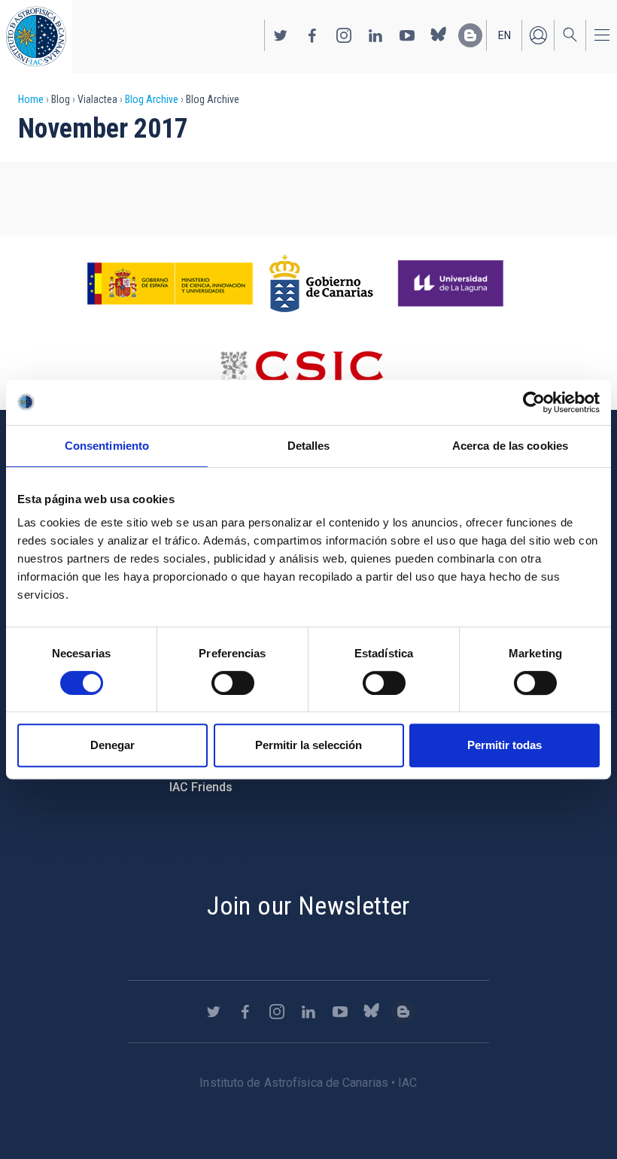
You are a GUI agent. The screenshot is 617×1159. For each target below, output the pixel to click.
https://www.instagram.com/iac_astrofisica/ (344, 35)
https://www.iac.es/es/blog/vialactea (470, 35)
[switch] (232, 683)
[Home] (36, 36)
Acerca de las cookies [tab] (510, 445)
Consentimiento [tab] (107, 445)
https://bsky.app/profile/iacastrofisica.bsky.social (438, 35)
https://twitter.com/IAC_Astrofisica (280, 35)
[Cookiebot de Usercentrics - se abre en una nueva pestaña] (534, 402)
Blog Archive (151, 99)
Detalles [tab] (308, 445)
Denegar (112, 745)
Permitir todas (504, 745)
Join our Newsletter (308, 905)
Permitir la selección (308, 745)
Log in (538, 35)
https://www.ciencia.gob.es (170, 283)
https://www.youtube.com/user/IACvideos (407, 35)
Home (31, 99)
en (504, 35)
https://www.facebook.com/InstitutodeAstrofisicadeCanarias (312, 35)
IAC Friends (201, 787)
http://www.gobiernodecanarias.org (321, 283)
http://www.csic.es (301, 371)
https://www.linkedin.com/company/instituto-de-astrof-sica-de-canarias (375, 35)
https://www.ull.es (452, 283)
